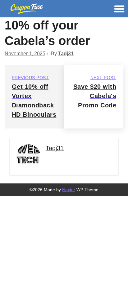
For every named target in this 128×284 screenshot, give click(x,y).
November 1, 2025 (25, 53)
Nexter (68, 189)
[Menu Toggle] (119, 8)
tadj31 (66, 53)
